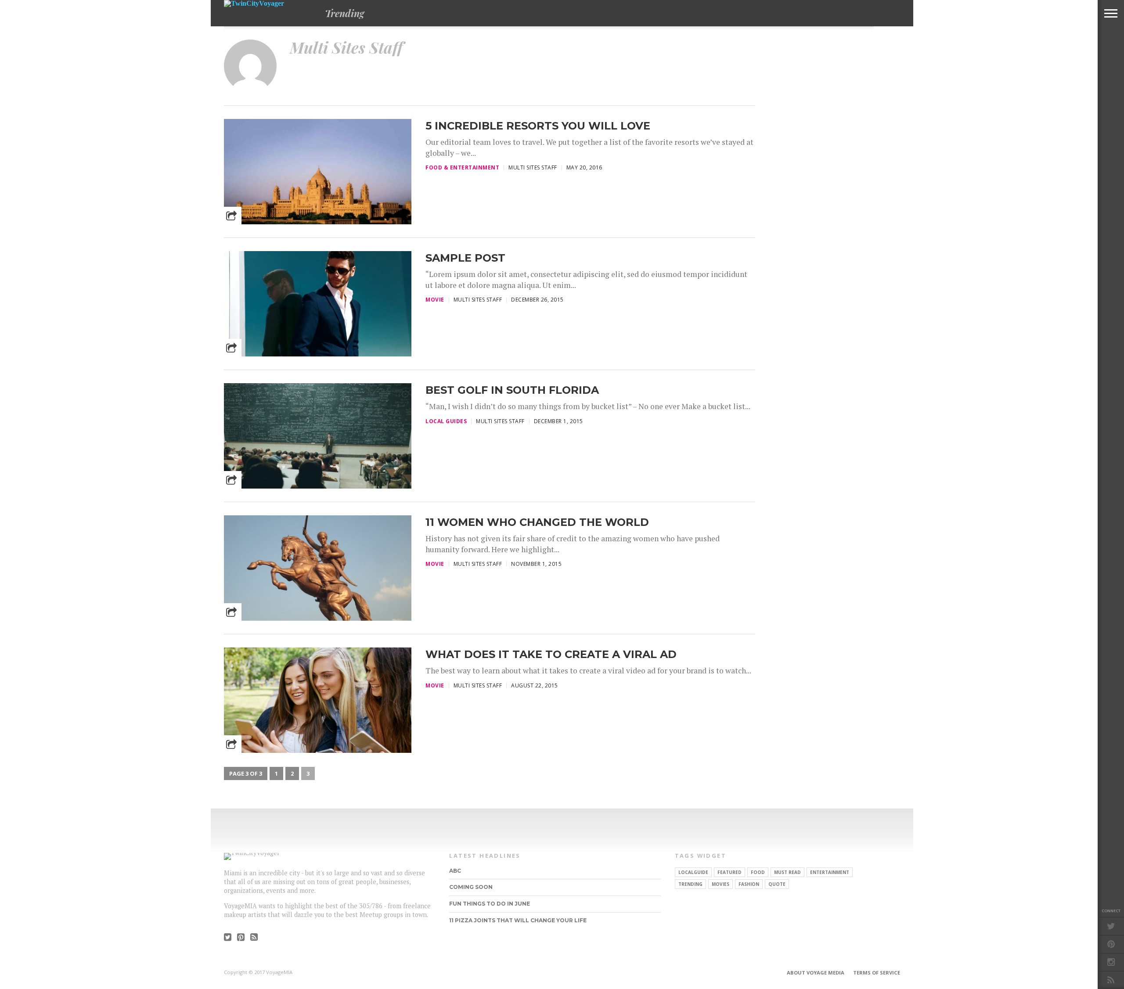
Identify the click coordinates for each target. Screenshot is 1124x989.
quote (776, 884)
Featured (729, 872)
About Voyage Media (815, 972)
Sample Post (465, 258)
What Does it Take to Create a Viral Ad (551, 654)
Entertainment (829, 872)
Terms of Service (876, 972)
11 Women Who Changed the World (537, 522)
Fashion (749, 884)
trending (690, 884)
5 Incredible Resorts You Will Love (537, 125)
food (758, 872)
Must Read (787, 872)
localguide (693, 872)
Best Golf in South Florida (512, 390)
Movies (720, 884)
